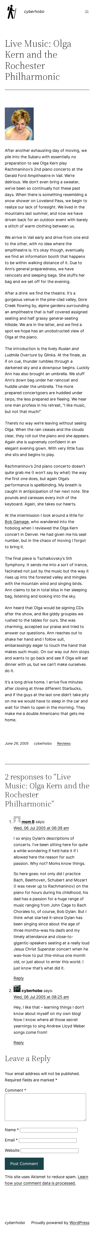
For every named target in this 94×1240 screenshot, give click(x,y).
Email (11, 1140)
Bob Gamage (17, 521)
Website (12, 1150)
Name (12, 1129)
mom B (28, 821)
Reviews (64, 743)
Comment (15, 1090)
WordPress (79, 1222)
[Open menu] (86, 11)
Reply (19, 978)
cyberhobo (34, 11)
